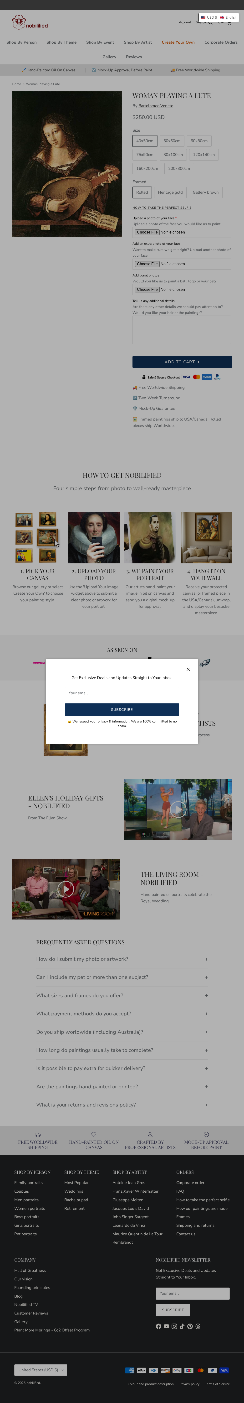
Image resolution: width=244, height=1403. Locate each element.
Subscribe (122, 709)
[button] (219, 17)
